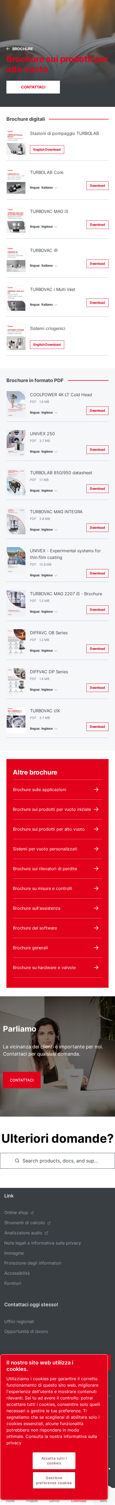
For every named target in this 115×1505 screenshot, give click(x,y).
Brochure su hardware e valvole (44, 967)
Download (97, 186)
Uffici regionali (19, 1321)
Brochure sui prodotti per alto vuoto (49, 829)
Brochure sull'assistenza (36, 908)
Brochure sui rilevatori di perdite (45, 868)
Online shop (16, 1212)
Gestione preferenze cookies (54, 1480)
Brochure (22, 48)
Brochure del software (35, 928)
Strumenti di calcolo (24, 1222)
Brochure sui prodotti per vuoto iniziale (52, 809)
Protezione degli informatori (32, 1263)
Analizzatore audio (23, 1232)
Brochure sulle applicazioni (39, 789)
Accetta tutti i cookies (54, 1460)
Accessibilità (17, 1273)
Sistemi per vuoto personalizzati (45, 848)
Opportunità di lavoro (26, 1331)
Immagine (14, 1253)
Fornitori (12, 1283)
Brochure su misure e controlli (42, 888)
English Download (47, 149)
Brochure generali (30, 947)
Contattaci (33, 87)
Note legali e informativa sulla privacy (42, 1243)
